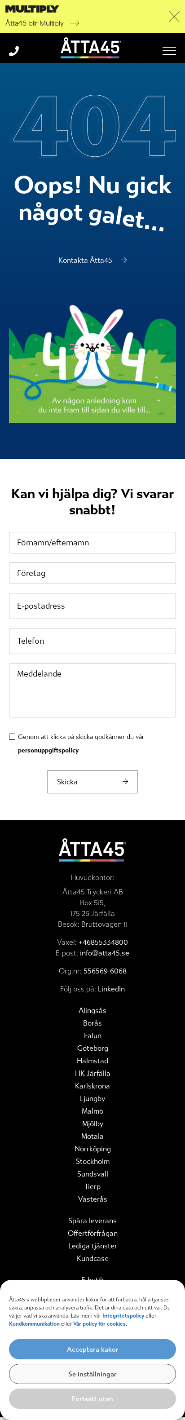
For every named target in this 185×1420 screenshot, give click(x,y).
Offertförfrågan (93, 1233)
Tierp (92, 1186)
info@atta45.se (104, 953)
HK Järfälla (92, 1073)
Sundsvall (92, 1174)
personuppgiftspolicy (48, 750)
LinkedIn (111, 989)
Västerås (92, 1199)
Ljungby (92, 1098)
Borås (92, 1023)
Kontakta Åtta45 (85, 260)
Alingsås (92, 1010)
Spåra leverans (92, 1221)
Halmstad (92, 1061)
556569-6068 (105, 971)
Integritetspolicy (123, 1316)
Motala (92, 1136)
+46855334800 (103, 942)
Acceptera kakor (93, 1349)
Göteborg (92, 1048)
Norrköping (93, 1149)
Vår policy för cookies (99, 1324)
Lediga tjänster (92, 1246)
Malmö (92, 1111)
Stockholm (93, 1161)
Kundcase (93, 1258)
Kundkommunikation (35, 1324)
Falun (92, 1035)
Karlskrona (92, 1086)
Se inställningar (92, 1374)
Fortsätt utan (92, 1399)
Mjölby (92, 1123)
